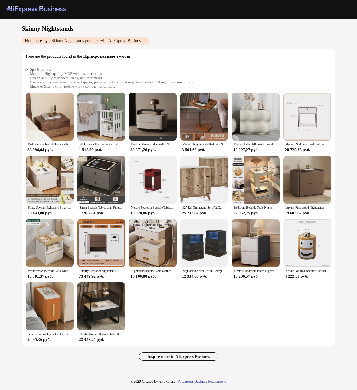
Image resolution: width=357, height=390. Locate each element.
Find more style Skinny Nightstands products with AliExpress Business (83, 40)
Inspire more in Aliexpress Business (178, 356)
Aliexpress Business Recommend (202, 381)
